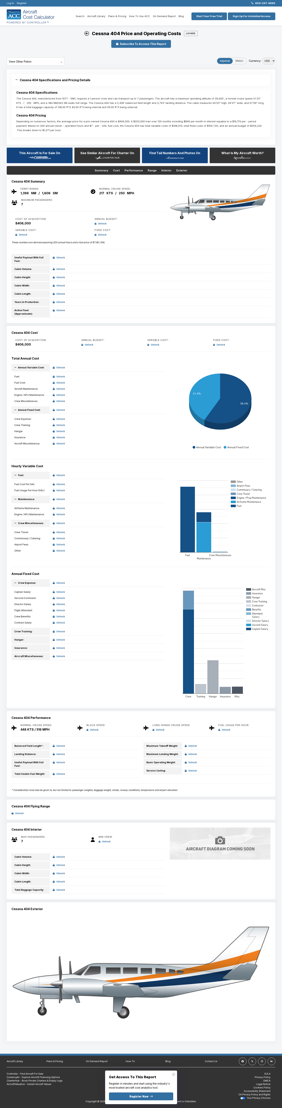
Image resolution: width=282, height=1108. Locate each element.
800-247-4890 (264, 3)
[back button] (86, 33)
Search (80, 16)
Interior (166, 170)
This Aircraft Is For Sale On (39, 153)
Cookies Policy (261, 1087)
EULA (267, 1073)
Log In (10, 3)
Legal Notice (263, 1084)
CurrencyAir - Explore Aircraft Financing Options (33, 1077)
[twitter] (252, 1061)
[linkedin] (271, 1061)
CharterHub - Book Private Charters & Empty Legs (35, 1080)
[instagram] (262, 1061)
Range (152, 170)
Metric (239, 60)
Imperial (225, 60)
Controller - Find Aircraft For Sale (25, 1073)
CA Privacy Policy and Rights (254, 1094)
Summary (101, 170)
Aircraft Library (96, 16)
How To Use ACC (139, 16)
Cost (116, 170)
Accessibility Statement (257, 1091)
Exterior (181, 170)
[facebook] (243, 1061)
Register (22, 3)
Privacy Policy (262, 1077)
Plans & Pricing (117, 16)
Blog (181, 16)
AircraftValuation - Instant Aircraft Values (29, 1084)
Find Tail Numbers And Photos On (174, 153)
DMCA (266, 1080)
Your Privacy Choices (258, 1097)
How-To (130, 1061)
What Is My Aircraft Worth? (242, 153)
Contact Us (211, 1061)
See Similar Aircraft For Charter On (107, 153)
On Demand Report (164, 16)
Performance (134, 170)
